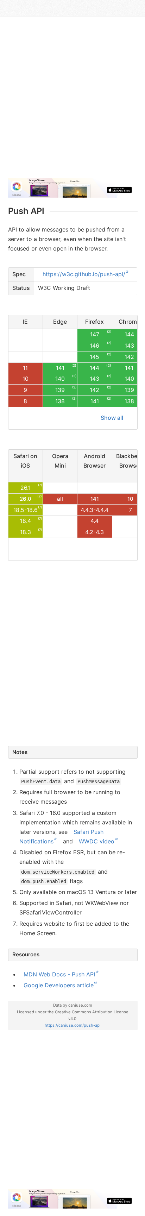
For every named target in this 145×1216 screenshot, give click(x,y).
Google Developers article (59, 985)
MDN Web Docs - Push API (59, 974)
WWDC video (96, 841)
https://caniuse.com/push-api (73, 1025)
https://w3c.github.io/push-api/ (84, 274)
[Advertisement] (72, 99)
